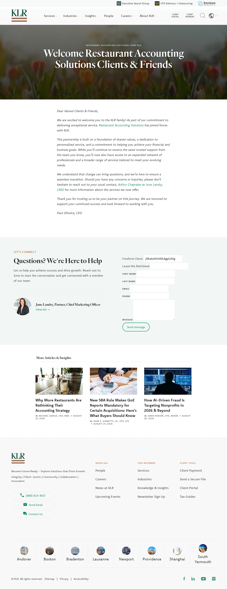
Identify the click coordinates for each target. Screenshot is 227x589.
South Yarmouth (203, 559)
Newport (126, 559)
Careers (126, 16)
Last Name (128, 281)
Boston (50, 559)
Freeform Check (132, 258)
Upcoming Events (107, 497)
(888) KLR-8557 (36, 495)
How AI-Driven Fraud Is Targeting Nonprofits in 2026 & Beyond (164, 405)
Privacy (64, 578)
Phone (126, 296)
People (109, 16)
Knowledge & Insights (153, 488)
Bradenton (75, 559)
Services (50, 16)
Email (126, 288)
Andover (24, 559)
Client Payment (191, 470)
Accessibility (81, 578)
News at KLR (104, 488)
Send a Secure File (193, 479)
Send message (136, 327)
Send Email (36, 505)
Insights (90, 16)
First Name (129, 273)
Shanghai (177, 559)
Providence (152, 559)
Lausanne (101, 559)
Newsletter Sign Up (151, 497)
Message (127, 319)
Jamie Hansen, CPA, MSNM (163, 415)
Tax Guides (187, 497)
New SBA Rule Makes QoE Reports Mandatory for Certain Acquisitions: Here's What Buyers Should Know (113, 408)
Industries (70, 16)
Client (175, 15)
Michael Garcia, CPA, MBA (54, 415)
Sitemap (49, 578)
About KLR (147, 16)
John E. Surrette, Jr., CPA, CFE (111, 421)
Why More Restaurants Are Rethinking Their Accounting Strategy (58, 405)
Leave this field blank (136, 266)
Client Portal (189, 488)
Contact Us (36, 514)
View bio (41, 309)
